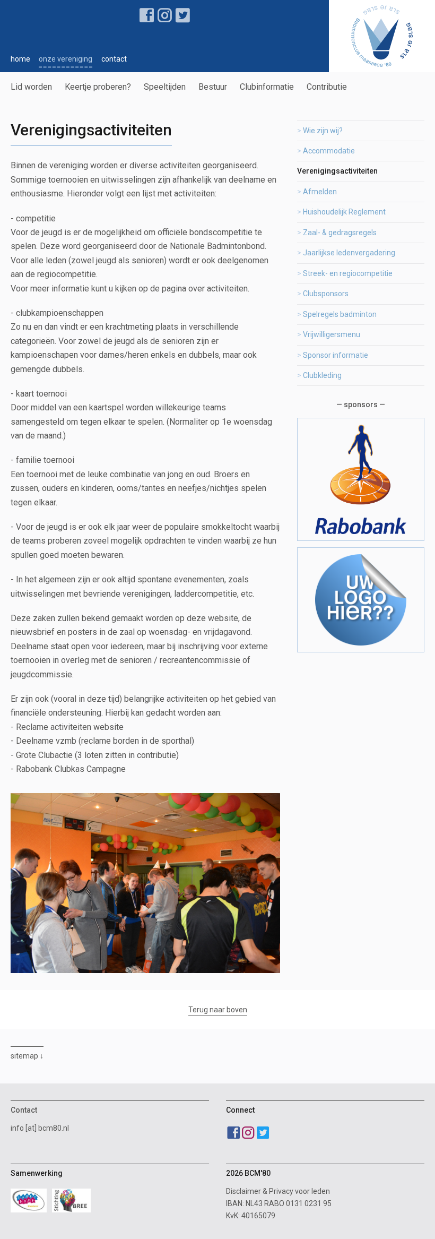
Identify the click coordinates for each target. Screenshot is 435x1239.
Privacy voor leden (299, 1191)
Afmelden (320, 191)
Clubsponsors (326, 293)
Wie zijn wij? (323, 130)
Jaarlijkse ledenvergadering (349, 252)
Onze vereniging (65, 59)
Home (20, 59)
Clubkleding (322, 375)
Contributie (327, 87)
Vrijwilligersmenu (331, 334)
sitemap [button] (24, 1056)
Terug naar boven (217, 1009)
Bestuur (212, 87)
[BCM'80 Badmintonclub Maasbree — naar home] (382, 36)
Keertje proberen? (98, 87)
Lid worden (31, 87)
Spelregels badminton (340, 314)
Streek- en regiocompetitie (348, 273)
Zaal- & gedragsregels (340, 232)
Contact (114, 59)
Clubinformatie (267, 87)
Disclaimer (243, 1191)
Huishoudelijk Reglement (344, 212)
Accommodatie (329, 151)
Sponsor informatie (335, 355)
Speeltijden (165, 87)
